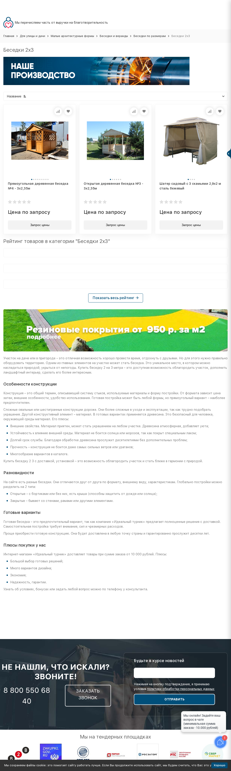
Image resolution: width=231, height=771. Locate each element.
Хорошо (219, 765)
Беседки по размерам (150, 36)
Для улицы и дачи (32, 36)
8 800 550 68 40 (26, 695)
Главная (8, 36)
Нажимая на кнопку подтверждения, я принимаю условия (174, 686)
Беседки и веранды (114, 36)
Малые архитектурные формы (72, 36)
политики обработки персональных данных (181, 689)
